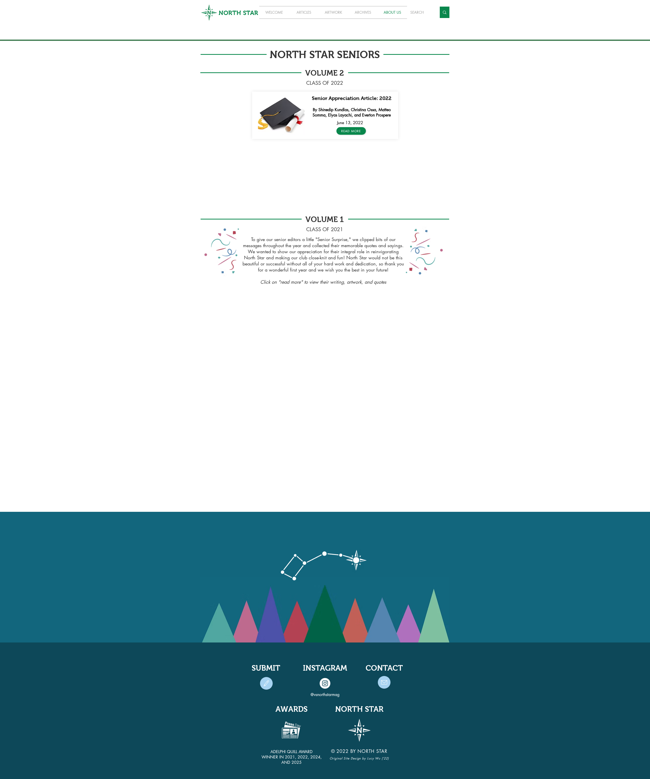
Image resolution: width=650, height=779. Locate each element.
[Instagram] (325, 683)
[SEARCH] (444, 12)
